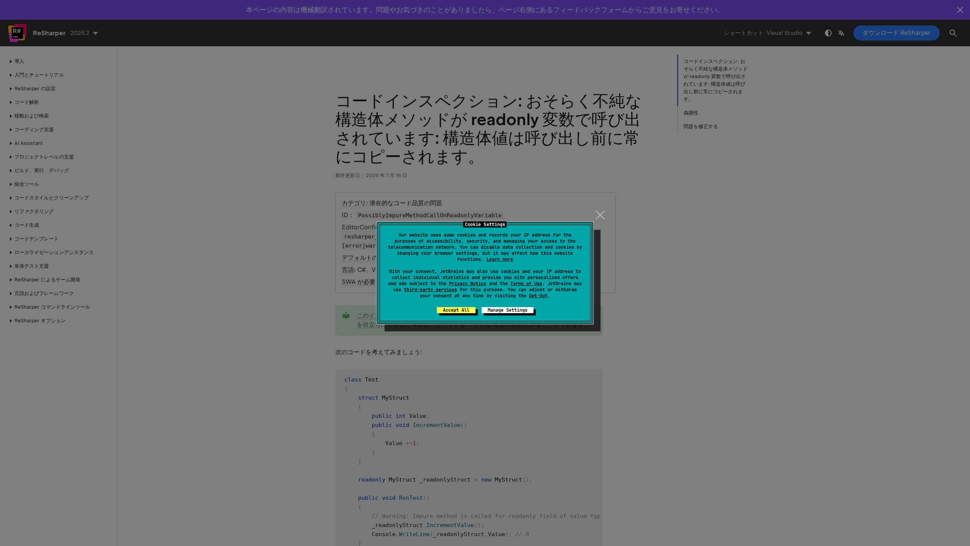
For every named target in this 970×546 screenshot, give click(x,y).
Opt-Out (538, 296)
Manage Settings (507, 310)
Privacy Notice (467, 284)
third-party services (430, 290)
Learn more (500, 259)
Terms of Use (526, 284)
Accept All (456, 310)
